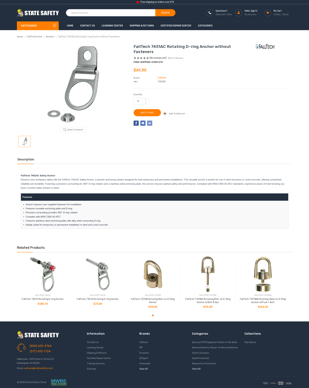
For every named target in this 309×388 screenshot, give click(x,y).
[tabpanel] (42, 282)
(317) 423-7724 (40, 351)
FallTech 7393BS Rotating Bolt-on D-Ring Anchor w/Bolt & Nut (207, 301)
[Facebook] (136, 123)
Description (26, 159)
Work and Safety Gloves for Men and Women (215, 347)
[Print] (149, 123)
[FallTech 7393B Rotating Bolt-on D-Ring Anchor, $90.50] (153, 274)
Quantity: (138, 94)
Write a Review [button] (175, 58)
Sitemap (91, 369)
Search (165, 12)
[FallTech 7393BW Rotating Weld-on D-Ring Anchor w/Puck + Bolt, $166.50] (263, 274)
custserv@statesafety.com (38, 368)
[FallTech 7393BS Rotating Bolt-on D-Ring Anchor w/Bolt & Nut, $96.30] (208, 274)
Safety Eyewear (200, 353)
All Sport (143, 358)
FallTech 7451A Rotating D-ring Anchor (98, 299)
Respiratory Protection (204, 363)
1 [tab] (153, 315)
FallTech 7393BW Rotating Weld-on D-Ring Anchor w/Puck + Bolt (263, 301)
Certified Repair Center (176, 25)
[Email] (142, 123)
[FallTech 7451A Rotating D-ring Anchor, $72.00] (98, 274)
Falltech (143, 342)
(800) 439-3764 (41, 346)
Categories (205, 25)
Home (70, 25)
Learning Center (112, 25)
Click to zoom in (75, 129)
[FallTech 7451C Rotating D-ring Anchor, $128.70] (43, 274)
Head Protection (200, 358)
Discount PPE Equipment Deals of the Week (214, 342)
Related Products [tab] (31, 248)
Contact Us (87, 25)
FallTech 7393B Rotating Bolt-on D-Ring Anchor (153, 301)
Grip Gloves (250, 342)
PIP (141, 347)
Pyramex (144, 353)
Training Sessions (96, 363)
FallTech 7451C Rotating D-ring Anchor (43, 299)
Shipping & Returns (142, 25)
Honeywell (144, 363)
